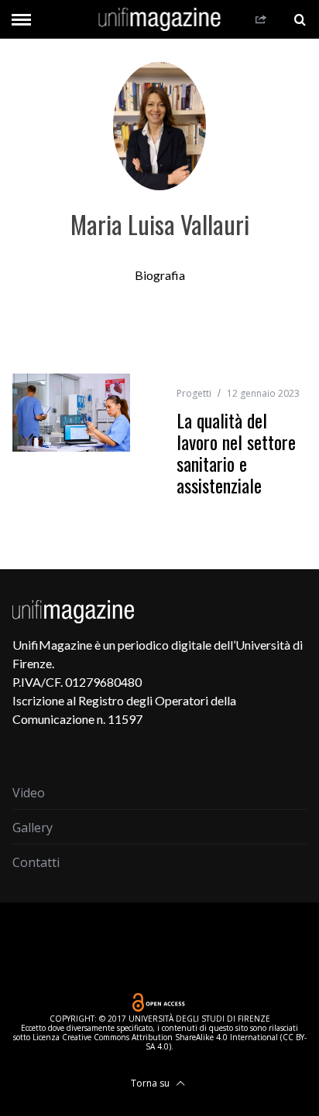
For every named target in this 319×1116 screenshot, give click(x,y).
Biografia (160, 275)
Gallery (32, 827)
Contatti (36, 862)
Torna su (151, 1083)
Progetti (194, 393)
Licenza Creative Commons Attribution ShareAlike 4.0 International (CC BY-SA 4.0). (170, 1042)
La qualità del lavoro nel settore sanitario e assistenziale (236, 452)
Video (28, 792)
